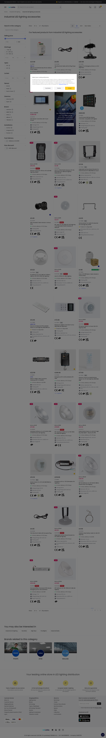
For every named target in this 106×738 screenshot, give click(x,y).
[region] (53, 83)
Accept (70, 88)
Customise (47, 88)
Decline (59, 88)
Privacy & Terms (62, 84)
